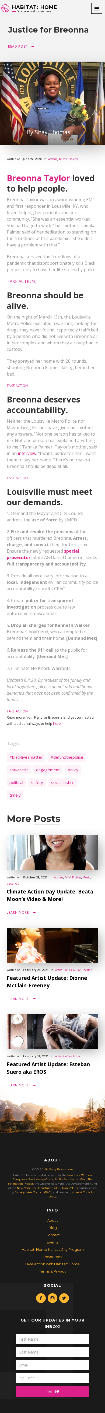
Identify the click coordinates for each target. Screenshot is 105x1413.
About (52, 1220)
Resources (52, 1257)
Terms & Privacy (52, 1271)
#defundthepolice (67, 757)
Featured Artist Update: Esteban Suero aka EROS (48, 1068)
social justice (63, 782)
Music (86, 877)
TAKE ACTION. (21, 281)
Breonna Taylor (38, 177)
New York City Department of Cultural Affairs (47, 1188)
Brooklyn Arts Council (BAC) (33, 1192)
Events (52, 1242)
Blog (52, 1227)
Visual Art (13, 883)
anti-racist (18, 769)
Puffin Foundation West (70, 1179)
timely (15, 795)
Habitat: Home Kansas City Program (53, 1249)
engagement (48, 769)
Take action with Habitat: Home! (52, 1264)
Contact (53, 1235)
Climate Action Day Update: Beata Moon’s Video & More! (50, 895)
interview (27, 453)
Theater (87, 970)
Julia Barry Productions (57, 1169)
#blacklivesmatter (26, 757)
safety (37, 782)
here (57, 723)
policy (73, 769)
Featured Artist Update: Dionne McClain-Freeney (47, 981)
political (16, 782)
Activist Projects (68, 159)
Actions (52, 159)
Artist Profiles (73, 877)
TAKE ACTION (17, 385)
